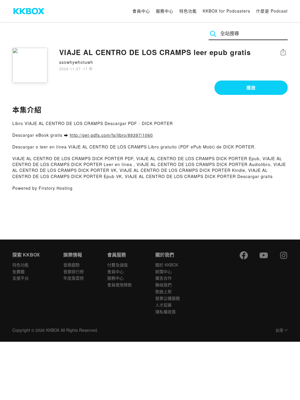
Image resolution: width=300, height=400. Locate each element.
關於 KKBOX (166, 265)
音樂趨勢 (71, 265)
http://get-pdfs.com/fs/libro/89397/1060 (111, 135)
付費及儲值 (117, 265)
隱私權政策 (165, 311)
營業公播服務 (167, 298)
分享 (283, 52)
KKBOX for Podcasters (226, 11)
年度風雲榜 (73, 278)
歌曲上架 (163, 291)
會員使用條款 (119, 285)
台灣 (279, 330)
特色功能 (188, 11)
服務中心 (164, 11)
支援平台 (20, 278)
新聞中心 (163, 271)
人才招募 (163, 305)
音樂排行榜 (73, 271)
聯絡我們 (163, 285)
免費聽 (18, 271)
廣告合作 (163, 278)
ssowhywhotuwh (76, 62)
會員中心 (141, 11)
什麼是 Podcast (272, 11)
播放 (251, 87)
